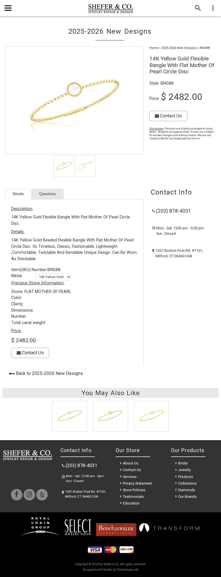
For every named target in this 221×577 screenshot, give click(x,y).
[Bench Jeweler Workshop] (116, 534)
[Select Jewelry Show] (77, 534)
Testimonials (133, 496)
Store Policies (134, 490)
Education (131, 503)
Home (153, 48)
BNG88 (205, 48)
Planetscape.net (127, 570)
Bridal (183, 463)
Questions (47, 194)
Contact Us (170, 116)
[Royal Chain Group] (40, 534)
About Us (130, 463)
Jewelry (184, 470)
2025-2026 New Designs (179, 48)
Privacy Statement (137, 483)
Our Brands (187, 496)
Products (185, 477)
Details (18, 194)
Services (130, 477)
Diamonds (186, 490)
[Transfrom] (169, 534)
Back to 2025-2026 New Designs (49, 373)
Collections (187, 483)
